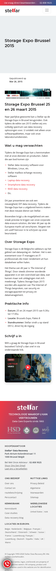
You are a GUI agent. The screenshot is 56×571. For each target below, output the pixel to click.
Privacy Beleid (37, 483)
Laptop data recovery (19, 180)
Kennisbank (11, 508)
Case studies (11, 513)
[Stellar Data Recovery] (12, 10)
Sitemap (34, 497)
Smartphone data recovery (21, 184)
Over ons (9, 483)
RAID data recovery (17, 188)
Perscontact (10, 497)
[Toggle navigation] (47, 10)
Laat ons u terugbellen (16, 468)
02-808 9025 (46, 2)
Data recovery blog (14, 517)
